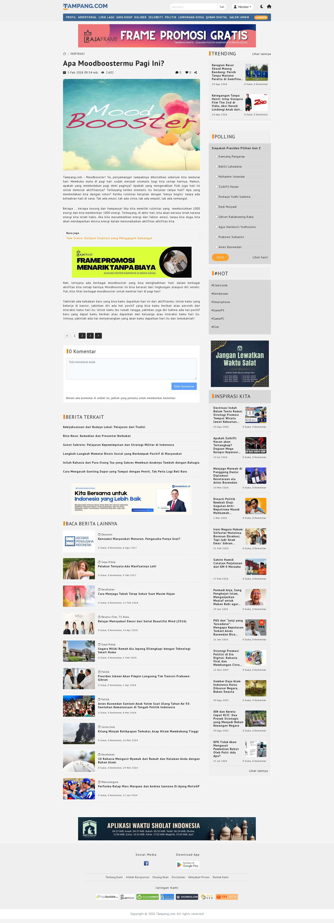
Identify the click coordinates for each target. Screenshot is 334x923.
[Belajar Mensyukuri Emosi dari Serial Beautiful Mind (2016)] (79, 623)
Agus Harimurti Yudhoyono (237, 227)
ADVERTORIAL (87, 17)
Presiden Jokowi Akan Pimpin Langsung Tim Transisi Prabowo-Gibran (144, 678)
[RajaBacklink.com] (107, 896)
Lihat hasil (260, 257)
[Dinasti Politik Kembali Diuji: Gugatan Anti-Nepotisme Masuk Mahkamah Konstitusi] (255, 506)
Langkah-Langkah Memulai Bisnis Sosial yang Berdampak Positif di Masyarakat (122, 454)
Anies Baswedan (230, 247)
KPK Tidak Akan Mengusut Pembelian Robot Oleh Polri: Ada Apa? (226, 749)
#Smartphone (220, 302)
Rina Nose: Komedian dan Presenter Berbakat (97, 436)
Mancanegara (109, 782)
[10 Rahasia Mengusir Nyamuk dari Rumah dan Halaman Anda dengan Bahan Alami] (79, 761)
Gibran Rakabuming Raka (236, 217)
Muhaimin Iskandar (232, 176)
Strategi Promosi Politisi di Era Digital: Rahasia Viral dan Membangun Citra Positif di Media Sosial (226, 658)
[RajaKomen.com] (147, 896)
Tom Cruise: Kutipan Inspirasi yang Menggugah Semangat (109, 238)
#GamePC (217, 318)
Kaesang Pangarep (232, 156)
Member (243, 7)
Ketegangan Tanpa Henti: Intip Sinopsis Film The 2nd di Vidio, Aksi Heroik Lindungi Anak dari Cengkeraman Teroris (227, 102)
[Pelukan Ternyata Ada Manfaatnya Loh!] (79, 568)
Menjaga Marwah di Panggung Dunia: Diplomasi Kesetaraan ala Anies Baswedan (227, 475)
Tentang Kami (114, 877)
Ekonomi (106, 534)
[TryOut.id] (227, 896)
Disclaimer (178, 877)
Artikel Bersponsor (138, 877)
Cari (222, 7)
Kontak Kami (221, 877)
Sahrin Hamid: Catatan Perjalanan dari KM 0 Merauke (227, 563)
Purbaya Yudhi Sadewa (234, 197)
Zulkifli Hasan (229, 186)
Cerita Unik (108, 727)
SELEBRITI (155, 17)
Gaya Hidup (108, 562)
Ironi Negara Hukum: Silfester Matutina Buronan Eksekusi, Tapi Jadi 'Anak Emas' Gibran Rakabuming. (228, 536)
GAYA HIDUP (124, 17)
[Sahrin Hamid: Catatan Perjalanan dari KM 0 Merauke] (255, 566)
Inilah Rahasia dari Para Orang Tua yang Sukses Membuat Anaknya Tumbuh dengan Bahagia (131, 462)
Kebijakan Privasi (199, 877)
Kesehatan (108, 589)
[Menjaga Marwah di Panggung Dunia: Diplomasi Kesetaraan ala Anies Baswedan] (255, 475)
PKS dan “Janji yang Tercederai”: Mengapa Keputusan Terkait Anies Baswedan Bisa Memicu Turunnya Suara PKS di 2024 (228, 627)
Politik (105, 672)
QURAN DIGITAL (216, 17)
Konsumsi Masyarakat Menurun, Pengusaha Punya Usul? (139, 539)
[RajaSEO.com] (207, 896)
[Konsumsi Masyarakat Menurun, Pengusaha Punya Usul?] (79, 541)
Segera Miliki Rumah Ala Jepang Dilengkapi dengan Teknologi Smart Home (144, 650)
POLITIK (170, 17)
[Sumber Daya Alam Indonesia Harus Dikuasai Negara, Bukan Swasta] (255, 688)
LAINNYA (261, 17)
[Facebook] (146, 863)
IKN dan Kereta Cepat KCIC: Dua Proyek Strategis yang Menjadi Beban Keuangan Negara (228, 718)
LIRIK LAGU (106, 17)
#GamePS (217, 310)
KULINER (140, 17)
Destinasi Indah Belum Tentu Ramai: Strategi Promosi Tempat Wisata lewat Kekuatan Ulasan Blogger (228, 415)
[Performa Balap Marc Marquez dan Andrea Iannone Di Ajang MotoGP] (79, 788)
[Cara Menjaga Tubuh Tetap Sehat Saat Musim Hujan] (79, 596)
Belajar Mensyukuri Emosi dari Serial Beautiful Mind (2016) (142, 621)
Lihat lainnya (261, 54)
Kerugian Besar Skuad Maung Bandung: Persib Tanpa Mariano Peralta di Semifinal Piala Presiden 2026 (227, 72)
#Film (215, 327)
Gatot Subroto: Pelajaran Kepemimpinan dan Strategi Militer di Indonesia (118, 445)
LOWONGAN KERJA (191, 17)
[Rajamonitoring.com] (167, 896)
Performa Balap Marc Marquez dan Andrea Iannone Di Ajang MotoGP (149, 786)
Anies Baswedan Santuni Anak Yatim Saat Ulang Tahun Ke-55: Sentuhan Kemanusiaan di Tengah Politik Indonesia (144, 705)
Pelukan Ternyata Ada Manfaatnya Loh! (127, 566)
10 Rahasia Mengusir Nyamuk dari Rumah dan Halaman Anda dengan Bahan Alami (149, 760)
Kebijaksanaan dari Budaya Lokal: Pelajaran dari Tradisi (104, 427)
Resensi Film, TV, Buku (115, 617)
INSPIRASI (77, 54)
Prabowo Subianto (231, 237)
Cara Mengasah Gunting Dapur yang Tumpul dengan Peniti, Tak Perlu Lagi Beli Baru (125, 471)
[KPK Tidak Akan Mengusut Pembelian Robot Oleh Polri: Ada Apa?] (255, 749)
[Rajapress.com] (187, 896)
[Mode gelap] (262, 6)
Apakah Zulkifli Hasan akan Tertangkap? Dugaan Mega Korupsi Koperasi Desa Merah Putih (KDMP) (226, 445)
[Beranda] (269, 6)
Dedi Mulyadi (228, 207)
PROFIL (71, 17)
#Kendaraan (219, 293)
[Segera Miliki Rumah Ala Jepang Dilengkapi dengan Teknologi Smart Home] (79, 650)
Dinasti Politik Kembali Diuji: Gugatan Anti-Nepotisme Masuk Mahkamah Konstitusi (226, 506)
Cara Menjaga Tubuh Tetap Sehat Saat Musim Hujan (136, 594)
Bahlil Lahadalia (230, 166)
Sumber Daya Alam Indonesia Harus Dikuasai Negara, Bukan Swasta (227, 687)
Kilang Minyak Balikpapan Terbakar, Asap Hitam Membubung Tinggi (148, 731)
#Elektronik (219, 285)
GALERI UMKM (239, 17)
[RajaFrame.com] (127, 896)
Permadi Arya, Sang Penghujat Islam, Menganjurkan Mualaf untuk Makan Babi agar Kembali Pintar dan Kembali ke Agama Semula (227, 597)
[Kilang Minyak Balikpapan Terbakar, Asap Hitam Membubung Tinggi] (79, 733)
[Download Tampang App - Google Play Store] (187, 864)
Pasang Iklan (161, 877)
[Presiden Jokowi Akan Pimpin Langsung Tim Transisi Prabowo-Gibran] (79, 678)
